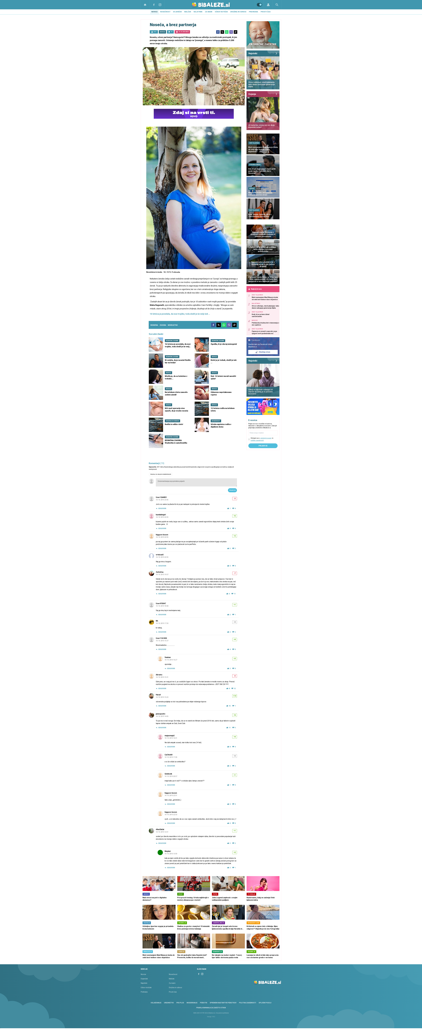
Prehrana (253, 12)
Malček (187, 12)
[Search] (277, 4)
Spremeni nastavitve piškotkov (223, 1003)
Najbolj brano (256, 289)
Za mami (208, 12)
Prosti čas (266, 12)
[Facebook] (153, 4)
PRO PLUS (180, 1003)
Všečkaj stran (264, 352)
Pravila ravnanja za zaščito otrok (211, 1008)
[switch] (259, 4)
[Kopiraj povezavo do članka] (235, 32)
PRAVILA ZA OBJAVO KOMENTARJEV (160, 474)
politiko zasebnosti (257, 440)
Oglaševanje (156, 1003)
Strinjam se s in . (262, 439)
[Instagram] (160, 4)
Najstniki (198, 12)
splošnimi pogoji (265, 438)
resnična (154, 325)
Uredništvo (169, 1003)
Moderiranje (192, 1003)
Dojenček (177, 12)
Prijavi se (232, 490)
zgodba (163, 325)
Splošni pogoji (265, 1003)
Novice (154, 12)
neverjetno (173, 325)
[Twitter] (222, 32)
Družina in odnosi (238, 12)
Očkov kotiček (221, 12)
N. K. (155, 31)
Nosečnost (165, 12)
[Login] (268, 4)
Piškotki (203, 1003)
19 (171, 31)
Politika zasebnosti (247, 1003)
